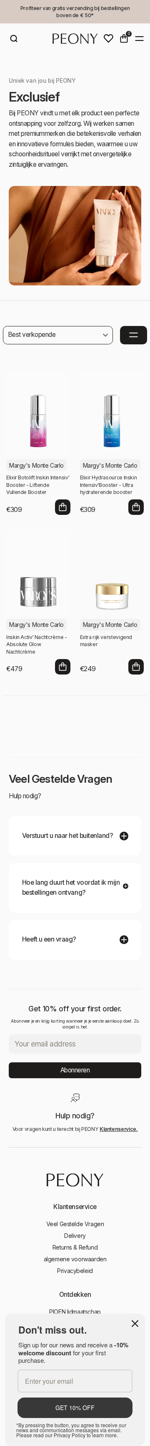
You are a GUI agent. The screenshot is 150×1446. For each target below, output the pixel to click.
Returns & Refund (75, 1247)
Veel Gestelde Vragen (75, 1223)
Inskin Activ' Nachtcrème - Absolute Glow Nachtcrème (36, 644)
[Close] (135, 1324)
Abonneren (75, 1070)
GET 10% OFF (75, 1407)
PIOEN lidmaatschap (74, 1311)
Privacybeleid (75, 1270)
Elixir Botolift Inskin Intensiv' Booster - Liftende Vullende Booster (37, 484)
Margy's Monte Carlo (36, 465)
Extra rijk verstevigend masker (106, 641)
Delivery (75, 1235)
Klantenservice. (119, 1129)
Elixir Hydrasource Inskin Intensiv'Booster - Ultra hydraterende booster (108, 484)
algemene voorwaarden (75, 1259)
